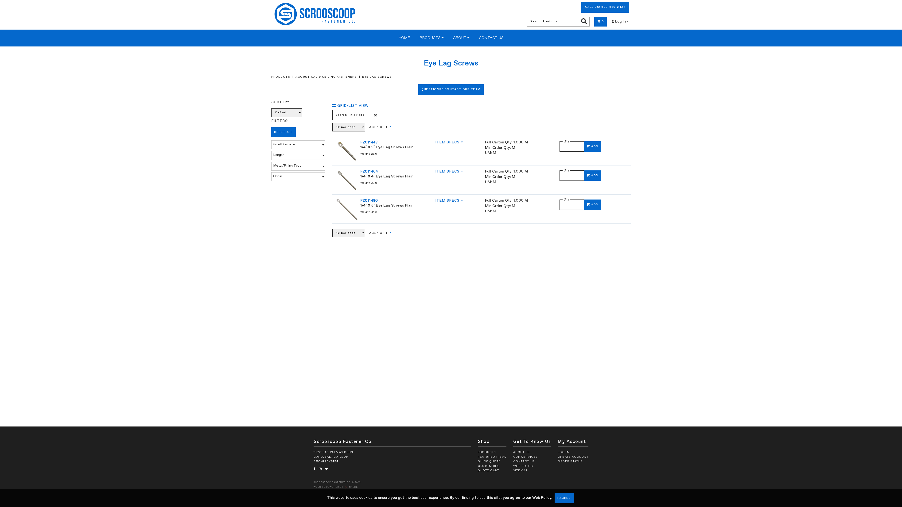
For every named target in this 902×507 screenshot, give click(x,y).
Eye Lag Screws (377, 77)
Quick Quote (489, 461)
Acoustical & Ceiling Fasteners (326, 77)
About (460, 38)
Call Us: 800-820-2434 (605, 7)
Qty (566, 141)
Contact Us (491, 38)
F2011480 (369, 200)
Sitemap (520, 470)
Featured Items (492, 457)
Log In (621, 21)
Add (595, 146)
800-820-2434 (326, 461)
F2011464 (369, 171)
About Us (521, 452)
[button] (298, 144)
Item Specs (447, 142)
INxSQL (353, 487)
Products (430, 38)
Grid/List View (353, 106)
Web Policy (541, 498)
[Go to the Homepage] (314, 15)
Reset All (283, 132)
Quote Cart (488, 470)
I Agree (564, 498)
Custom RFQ (489, 466)
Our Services (525, 457)
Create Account (573, 457)
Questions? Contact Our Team (451, 89)
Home (404, 38)
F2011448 (369, 142)
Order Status (570, 461)
